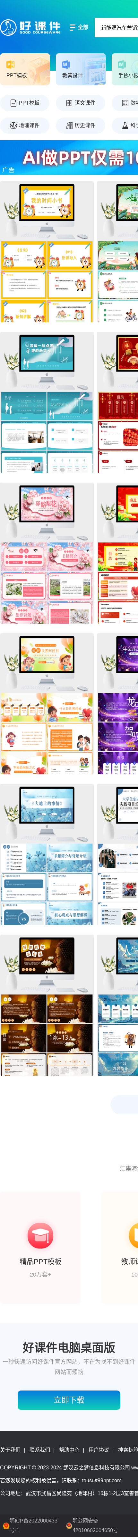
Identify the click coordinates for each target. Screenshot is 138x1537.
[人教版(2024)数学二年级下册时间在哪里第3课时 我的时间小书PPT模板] (47, 251)
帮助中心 (69, 1450)
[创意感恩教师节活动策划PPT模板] (47, 402)
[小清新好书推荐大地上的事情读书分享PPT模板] (47, 854)
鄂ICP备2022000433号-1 (33, 1525)
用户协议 (99, 1450)
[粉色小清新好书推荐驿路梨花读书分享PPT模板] (47, 553)
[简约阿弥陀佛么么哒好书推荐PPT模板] (47, 1005)
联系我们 (40, 1450)
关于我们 (10, 1450)
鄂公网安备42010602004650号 (95, 1525)
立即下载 (69, 1400)
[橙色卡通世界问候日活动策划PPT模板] (47, 703)
